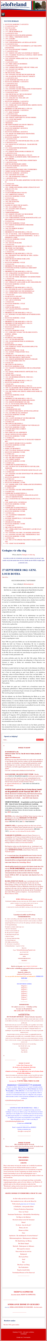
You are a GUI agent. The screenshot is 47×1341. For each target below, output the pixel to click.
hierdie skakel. (9, 785)
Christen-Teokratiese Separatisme (23, 1209)
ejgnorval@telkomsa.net (12, 757)
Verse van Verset (23, 1212)
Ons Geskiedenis (23, 1267)
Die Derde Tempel (23, 1243)
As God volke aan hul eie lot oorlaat (23, 1198)
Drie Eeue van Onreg (23, 1265)
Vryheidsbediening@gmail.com (26, 950)
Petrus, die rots (23, 1228)
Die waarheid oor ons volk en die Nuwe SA (23, 1201)
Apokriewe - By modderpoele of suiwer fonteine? (23, 1235)
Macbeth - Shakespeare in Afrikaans (23, 1246)
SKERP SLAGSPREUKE (28, 1295)
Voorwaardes (27, 1337)
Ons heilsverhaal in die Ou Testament (24, 1220)
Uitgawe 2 (24, 988)
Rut (23, 1262)
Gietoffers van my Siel (24, 1131)
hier (33, 770)
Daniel (23, 1222)
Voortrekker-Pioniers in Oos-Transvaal (23, 1272)
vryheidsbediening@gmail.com (14, 1100)
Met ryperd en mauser (23, 1249)
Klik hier (6, 1180)
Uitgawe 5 (24, 993)
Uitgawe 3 (24, 989)
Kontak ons (20, 1337)
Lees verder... (23, 1150)
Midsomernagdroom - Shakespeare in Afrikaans (23, 1238)
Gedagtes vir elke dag (28, 555)
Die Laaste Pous (23, 1257)
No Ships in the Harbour (23, 1217)
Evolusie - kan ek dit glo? (23, 1225)
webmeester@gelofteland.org (24, 905)
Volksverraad (16, 1204)
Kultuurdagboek (29, 584)
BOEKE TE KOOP (24, 1143)
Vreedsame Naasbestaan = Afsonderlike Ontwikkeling (23, 1214)
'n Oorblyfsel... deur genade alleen (24, 1206)
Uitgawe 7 (24, 997)
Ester (23, 1233)
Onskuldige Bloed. (25, 862)
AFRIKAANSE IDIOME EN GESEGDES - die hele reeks (25, 1307)
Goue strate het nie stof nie (23, 1251)
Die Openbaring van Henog (23, 1241)
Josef (23, 1259)
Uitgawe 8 (24, 999)
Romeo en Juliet (23, 1230)
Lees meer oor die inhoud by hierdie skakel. (22, 831)
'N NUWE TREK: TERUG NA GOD (28, 1081)
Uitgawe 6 (24, 995)
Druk (3, 577)
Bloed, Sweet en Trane (11, 893)
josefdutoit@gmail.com (35, 1077)
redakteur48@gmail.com (24, 974)
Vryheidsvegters (10, 851)
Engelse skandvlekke (23, 1270)
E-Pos (6, 577)
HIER (27, 798)
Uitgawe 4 (24, 991)
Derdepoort (23, 1254)
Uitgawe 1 (24, 986)
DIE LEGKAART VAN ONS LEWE (24, 1011)
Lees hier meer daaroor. (26, 842)
